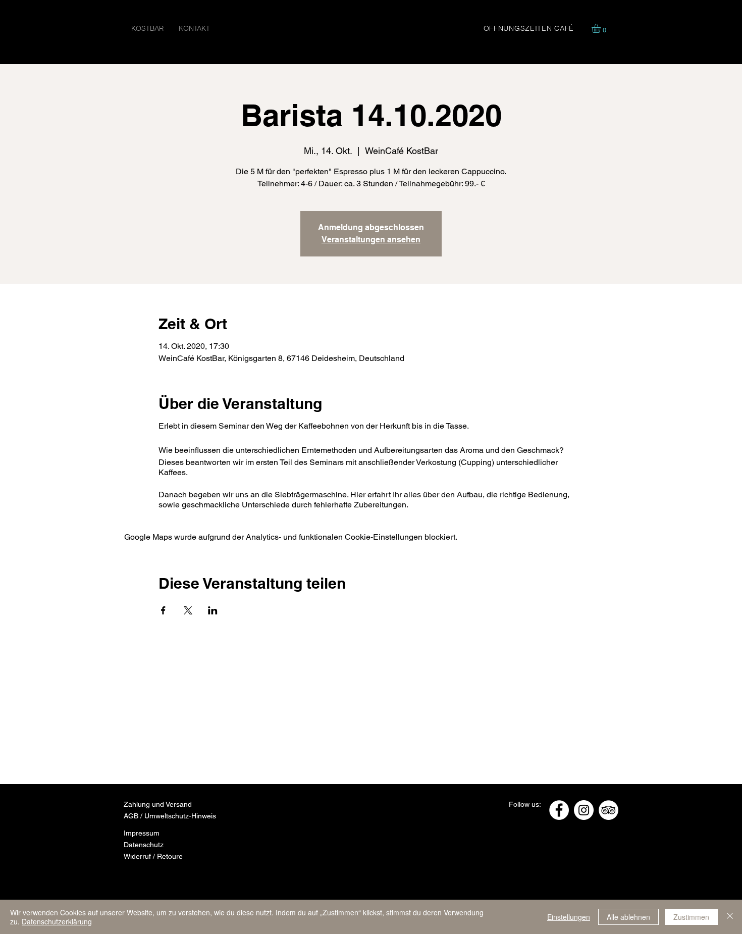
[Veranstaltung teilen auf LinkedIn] (213, 610)
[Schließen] (730, 917)
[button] (601, 28)
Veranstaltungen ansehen (371, 239)
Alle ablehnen (628, 917)
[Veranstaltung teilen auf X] (188, 610)
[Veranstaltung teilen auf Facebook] (163, 610)
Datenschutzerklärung (57, 921)
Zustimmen (691, 917)
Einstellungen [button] (568, 917)
